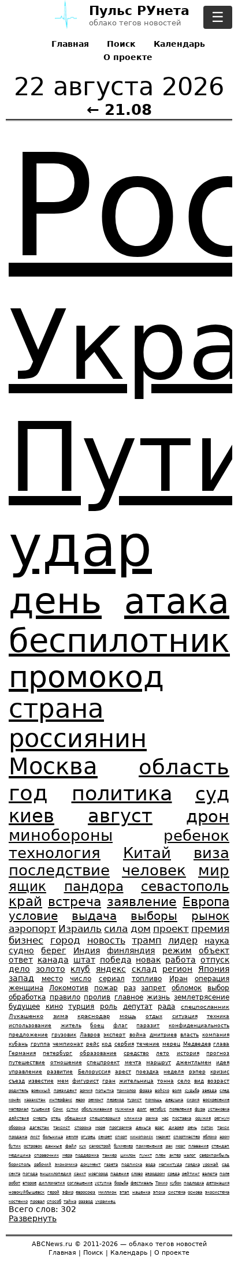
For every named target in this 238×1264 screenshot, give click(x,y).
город (65, 940)
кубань (18, 1044)
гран (109, 1081)
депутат (138, 1006)
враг (159, 1127)
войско (162, 1090)
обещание (75, 1118)
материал (18, 1109)
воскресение (216, 1099)
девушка (174, 1099)
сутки (72, 1109)
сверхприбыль (214, 1155)
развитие (60, 1072)
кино (54, 1006)
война (137, 1035)
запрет (153, 988)
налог (190, 1155)
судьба (192, 1090)
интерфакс (60, 1099)
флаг (120, 1025)
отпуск (214, 959)
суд (212, 794)
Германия (22, 1053)
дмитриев (163, 1035)
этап (124, 1192)
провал (37, 1201)
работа (180, 959)
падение (119, 1173)
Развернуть (33, 1218)
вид (199, 1081)
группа (40, 1044)
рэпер (197, 1072)
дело (19, 969)
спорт (121, 1136)
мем (63, 1081)
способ (54, 1201)
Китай (147, 853)
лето (162, 1053)
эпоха (159, 1192)
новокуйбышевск (26, 1192)
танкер (109, 1155)
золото (50, 969)
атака (176, 601)
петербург (57, 1053)
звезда (209, 1090)
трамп (146, 940)
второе (29, 1182)
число (80, 979)
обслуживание (96, 1109)
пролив (97, 997)
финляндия (131, 950)
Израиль (80, 928)
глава (221, 1044)
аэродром (155, 1173)
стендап (220, 1146)
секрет (105, 1136)
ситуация (185, 1016)
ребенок (196, 835)
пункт (145, 1155)
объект (214, 950)
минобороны (61, 835)
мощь (128, 1016)
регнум (221, 1118)
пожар (106, 988)
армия (86, 1090)
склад (144, 969)
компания (215, 1035)
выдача (94, 916)
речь (192, 1127)
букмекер (123, 1146)
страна (56, 709)
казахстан (35, 1099)
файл (70, 1146)
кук (82, 1146)
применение (149, 1146)
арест (123, 1072)
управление (25, 1072)
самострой (100, 1146)
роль (108, 1006)
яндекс (111, 969)
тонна (165, 1081)
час (165, 1118)
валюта (209, 1173)
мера (67, 1155)
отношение (66, 1062)
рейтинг (191, 1173)
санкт (80, 1173)
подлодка (194, 1182)
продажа (18, 1136)
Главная (70, 44)
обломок (187, 988)
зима (60, 1016)
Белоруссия (94, 1072)
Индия (86, 950)
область (184, 767)
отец (56, 1118)
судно (21, 950)
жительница (136, 1081)
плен (160, 1155)
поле (224, 1173)
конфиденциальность (199, 1025)
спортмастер (186, 1136)
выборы (154, 916)
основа (195, 1192)
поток (207, 1127)
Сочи (58, 1109)
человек (154, 870)
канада (53, 959)
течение (147, 1044)
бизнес (26, 940)
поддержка (87, 1155)
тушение (40, 1109)
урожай (210, 1164)
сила (116, 928)
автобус (158, 1109)
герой (53, 1192)
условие (33, 916)
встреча (74, 901)
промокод (86, 676)
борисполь (20, 1164)
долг (142, 1109)
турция (81, 1006)
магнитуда (170, 1164)
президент (65, 1090)
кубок (175, 1182)
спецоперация (105, 1118)
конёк (15, 1099)
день (55, 600)
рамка (152, 1118)
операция (212, 979)
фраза (145, 1090)
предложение (28, 1035)
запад (21, 978)
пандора (94, 886)
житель (71, 1025)
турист (134, 1099)
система (176, 1192)
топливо (147, 979)
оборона (17, 1127)
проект (171, 928)
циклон (128, 1155)
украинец (105, 1201)
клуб (80, 969)
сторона (83, 1127)
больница (53, 1136)
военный (40, 1090)
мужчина (124, 1109)
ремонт (95, 1099)
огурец (88, 1136)
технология (55, 853)
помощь (153, 1099)
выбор (218, 988)
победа (116, 959)
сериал (112, 979)
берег (53, 950)
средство (136, 1053)
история (188, 1053)
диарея (176, 1127)
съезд (17, 1081)
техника (218, 1016)
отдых (154, 1016)
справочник (46, 1155)
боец (97, 1025)
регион (177, 969)
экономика (66, 1164)
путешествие (27, 1062)
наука (216, 940)
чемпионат (68, 1044)
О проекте (128, 57)
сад (225, 1164)
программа (120, 1127)
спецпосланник (205, 1007)
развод (86, 1201)
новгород (98, 1173)
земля (72, 1136)
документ (90, 1164)
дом (141, 928)
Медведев (197, 1044)
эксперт (114, 1035)
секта (14, 1173)
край (25, 901)
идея (222, 1062)
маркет (163, 1136)
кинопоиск (141, 1136)
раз (130, 988)
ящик (27, 886)
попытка (104, 1090)
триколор (126, 1090)
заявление (142, 901)
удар (80, 546)
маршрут (158, 1062)
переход (115, 1099)
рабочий (42, 1164)
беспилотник (119, 640)
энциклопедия (55, 1173)
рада (166, 1006)
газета (111, 1164)
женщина (26, 988)
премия (210, 928)
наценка (141, 1192)
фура (200, 1109)
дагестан (39, 1127)
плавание (198, 1146)
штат (84, 959)
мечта (133, 1062)
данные (53, 1146)
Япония (213, 969)
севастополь (185, 886)
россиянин (78, 738)
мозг (180, 1146)
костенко (18, 1201)
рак (169, 1146)
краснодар (93, 1016)
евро (80, 1099)
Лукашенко (26, 1016)
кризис (219, 1072)
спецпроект (103, 1062)
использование (30, 1025)
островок (33, 1146)
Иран (178, 979)
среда (174, 1173)
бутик (15, 1146)
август (120, 816)
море (100, 1127)
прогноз (217, 1053)
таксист (61, 1127)
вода (150, 1164)
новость (106, 940)
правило (65, 997)
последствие (59, 870)
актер (175, 1155)
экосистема (217, 1192)
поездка (147, 1072)
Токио (161, 1182)
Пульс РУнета (139, 11)
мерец (171, 1044)
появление (180, 1109)
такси (223, 1127)
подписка (131, 1164)
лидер (183, 940)
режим (177, 950)
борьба (121, 1182)
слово (137, 1173)
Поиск (121, 44)
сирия (193, 1099)
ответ (21, 959)
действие (19, 1118)
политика (122, 793)
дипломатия (52, 1182)
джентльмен (193, 1062)
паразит (147, 1025)
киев (31, 816)
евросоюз (85, 1192)
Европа (206, 901)
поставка (181, 1118)
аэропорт (32, 928)
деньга (143, 1127)
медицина (20, 1155)
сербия (124, 1044)
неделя (173, 1072)
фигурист (85, 1081)
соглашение (79, 1182)
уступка (103, 1182)
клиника (133, 1118)
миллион (107, 1192)
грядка (192, 1164)
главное (128, 997)
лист (35, 1136)
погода (30, 1173)
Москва (53, 766)
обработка (27, 997)
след (224, 1090)
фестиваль (142, 1182)
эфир (67, 1192)
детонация (217, 1182)
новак (148, 959)
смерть (40, 1118)
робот (14, 1182)
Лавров (90, 1035)
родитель (18, 1090)
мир (213, 870)
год (28, 793)
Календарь (179, 44)
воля (176, 1090)
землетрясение (201, 997)
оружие (203, 1118)
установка (218, 1109)
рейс (92, 1044)
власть (189, 1035)
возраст (218, 1081)
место (52, 979)
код (106, 1044)
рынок (210, 916)
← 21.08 (119, 109)
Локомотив (68, 988)
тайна (70, 1201)
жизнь (158, 997)
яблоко (210, 1136)
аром (224, 1136)
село (184, 1081)
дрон (207, 816)
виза (211, 853)
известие (41, 1081)
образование (98, 1053)
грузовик (63, 1035)
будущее (24, 1006)
